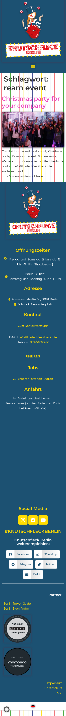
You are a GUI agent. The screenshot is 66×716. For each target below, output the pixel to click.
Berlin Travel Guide (17, 603)
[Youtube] (43, 520)
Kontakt (33, 314)
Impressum (54, 683)
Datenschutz (53, 688)
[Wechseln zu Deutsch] (33, 706)
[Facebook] (33, 520)
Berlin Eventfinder (16, 608)
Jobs (33, 367)
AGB (59, 693)
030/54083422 (39, 342)
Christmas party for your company (31, 102)
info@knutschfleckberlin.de (38, 337)
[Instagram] (22, 520)
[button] (33, 66)
